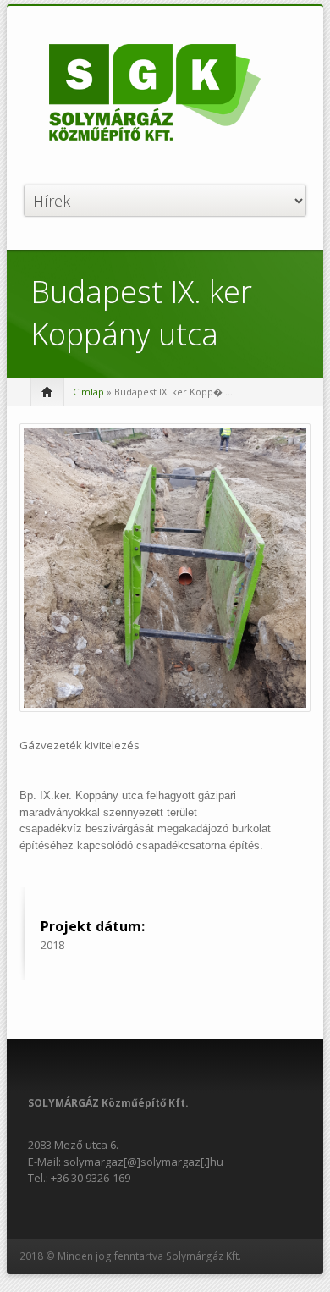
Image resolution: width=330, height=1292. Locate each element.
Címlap (88, 391)
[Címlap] (155, 94)
